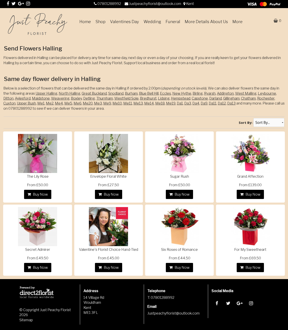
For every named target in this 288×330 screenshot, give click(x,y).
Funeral (173, 21)
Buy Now (40, 194)
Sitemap (26, 320)
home (85, 21)
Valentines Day (124, 21)
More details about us (206, 21)
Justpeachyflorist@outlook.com (155, 4)
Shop (100, 21)
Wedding (152, 21)
